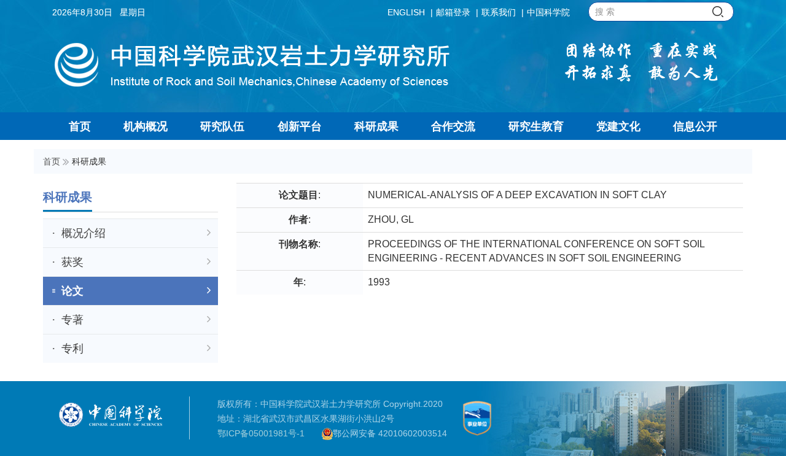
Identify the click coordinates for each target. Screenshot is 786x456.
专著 (72, 320)
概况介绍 (83, 233)
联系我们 (498, 12)
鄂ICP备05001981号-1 (261, 433)
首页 (51, 161)
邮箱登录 (453, 12)
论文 (72, 291)
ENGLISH (406, 12)
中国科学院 (548, 12)
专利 (72, 348)
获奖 (72, 262)
